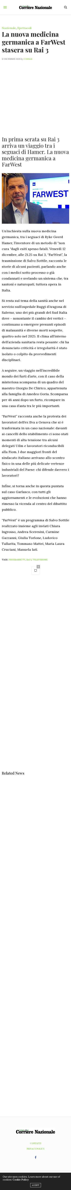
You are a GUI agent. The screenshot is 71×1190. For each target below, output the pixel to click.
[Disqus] (35, 629)
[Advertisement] (35, 96)
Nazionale (9, 28)
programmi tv (17, 559)
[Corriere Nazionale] (35, 7)
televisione (40, 559)
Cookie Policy (21, 1179)
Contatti (35, 1143)
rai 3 (28, 559)
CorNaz (27, 59)
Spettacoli (24, 28)
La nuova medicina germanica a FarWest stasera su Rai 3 (33, 42)
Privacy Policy (35, 1148)
